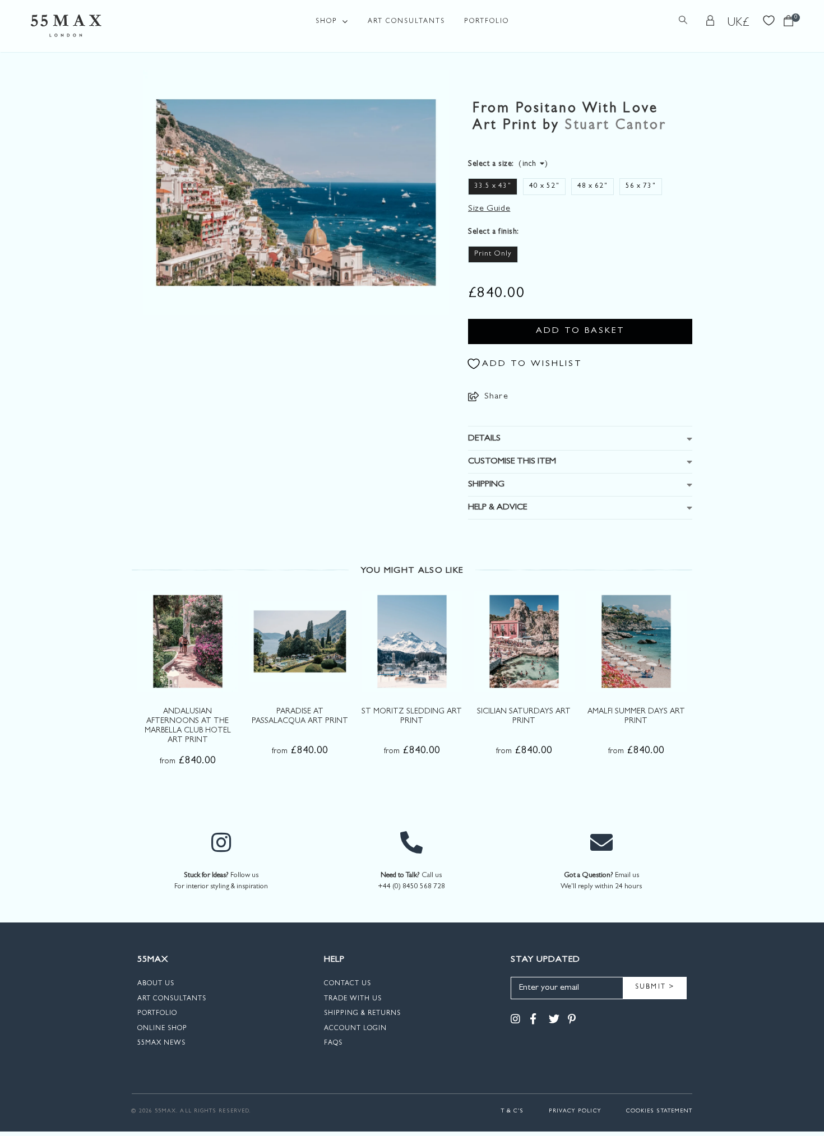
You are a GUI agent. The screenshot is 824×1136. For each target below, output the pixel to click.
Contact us (347, 984)
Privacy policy (575, 1111)
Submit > (655, 987)
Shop (326, 21)
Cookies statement (659, 1111)
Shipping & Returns (362, 1013)
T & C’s (512, 1111)
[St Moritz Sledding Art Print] (412, 641)
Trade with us (353, 999)
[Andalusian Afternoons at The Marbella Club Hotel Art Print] (187, 641)
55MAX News (161, 1043)
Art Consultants (406, 21)
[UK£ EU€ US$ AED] (739, 23)
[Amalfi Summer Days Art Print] (636, 641)
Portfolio (486, 21)
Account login (355, 1029)
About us (155, 984)
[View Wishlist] (768, 19)
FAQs (333, 1043)
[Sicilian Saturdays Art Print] (524, 641)
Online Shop (162, 1029)
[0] (788, 24)
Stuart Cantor (615, 126)
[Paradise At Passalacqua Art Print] (299, 641)
